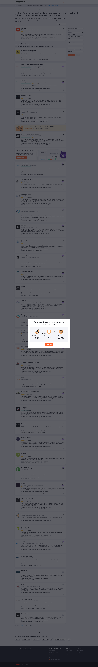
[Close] (69, 320)
